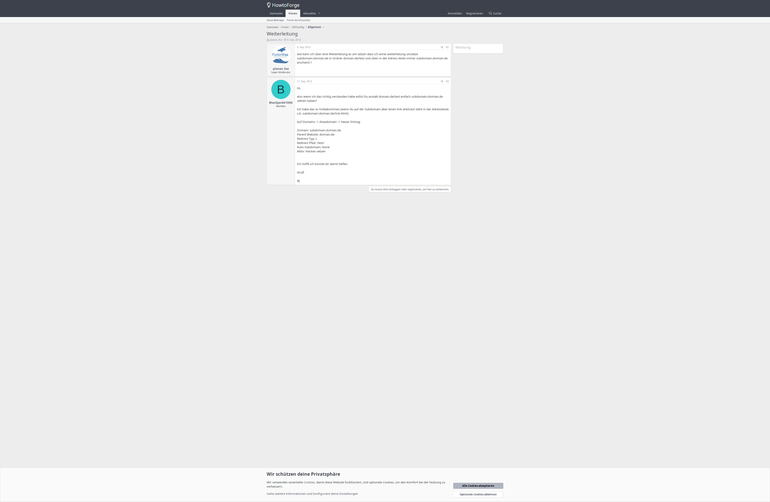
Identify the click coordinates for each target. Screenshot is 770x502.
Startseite (276, 13)
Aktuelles (309, 13)
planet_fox (276, 39)
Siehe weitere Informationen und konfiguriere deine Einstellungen (312, 494)
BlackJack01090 (281, 102)
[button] (319, 13)
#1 (447, 47)
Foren (293, 13)
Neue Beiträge (275, 20)
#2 (447, 81)
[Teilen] (442, 47)
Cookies (309, 482)
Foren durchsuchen (298, 20)
